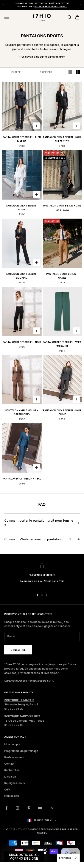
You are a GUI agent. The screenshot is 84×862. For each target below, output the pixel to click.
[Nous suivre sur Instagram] (18, 808)
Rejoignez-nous (14, 783)
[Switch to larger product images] (70, 72)
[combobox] (68, 858)
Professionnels (14, 757)
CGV (7, 789)
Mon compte (12, 744)
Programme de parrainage (21, 750)
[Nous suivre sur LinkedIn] (51, 808)
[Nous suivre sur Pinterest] (29, 808)
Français (65, 857)
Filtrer (16, 72)
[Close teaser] (45, 850)
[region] (42, 575)
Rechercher (11, 770)
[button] (24, 856)
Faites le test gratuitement (50, 6)
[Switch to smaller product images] (78, 72)
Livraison (10, 776)
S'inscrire (18, 649)
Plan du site (11, 795)
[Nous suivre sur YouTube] (40, 808)
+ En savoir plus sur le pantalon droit (42, 56)
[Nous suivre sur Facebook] (6, 808)
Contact (9, 763)
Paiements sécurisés (42, 575)
